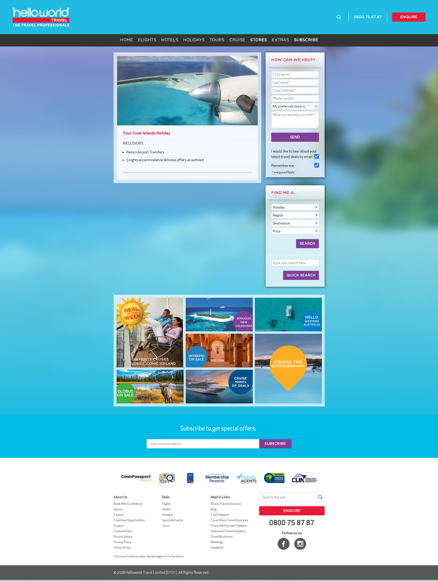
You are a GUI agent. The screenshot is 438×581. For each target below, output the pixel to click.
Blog (213, 509)
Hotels (169, 40)
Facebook (283, 544)
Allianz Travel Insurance (226, 504)
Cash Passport (220, 515)
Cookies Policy (123, 531)
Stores (118, 509)
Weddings (217, 542)
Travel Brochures (222, 537)
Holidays (194, 40)
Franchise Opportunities (129, 520)
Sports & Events (172, 520)
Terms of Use (122, 547)
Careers (119, 515)
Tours (217, 40)
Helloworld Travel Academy (228, 531)
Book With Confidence (128, 504)
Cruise (237, 40)
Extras (280, 40)
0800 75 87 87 (368, 17)
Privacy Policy (123, 542)
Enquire (408, 17)
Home (126, 40)
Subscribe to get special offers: (218, 428)
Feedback (217, 547)
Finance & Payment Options (229, 526)
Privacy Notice (123, 537)
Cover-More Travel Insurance (229, 520)
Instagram (300, 544)
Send (295, 137)
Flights (147, 40)
